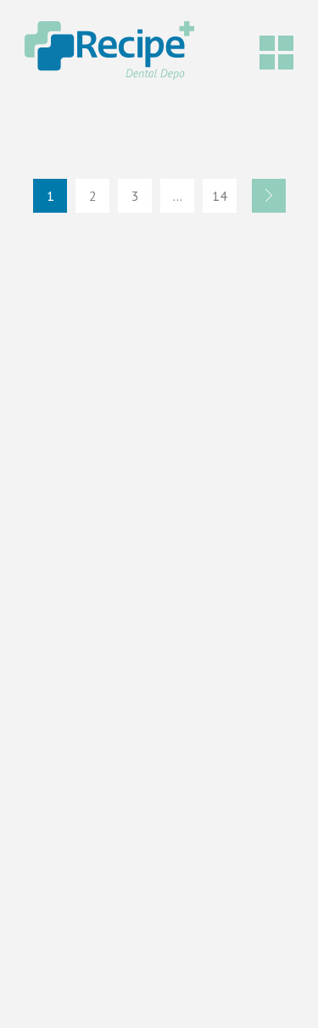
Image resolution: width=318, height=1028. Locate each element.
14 (219, 195)
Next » (269, 196)
